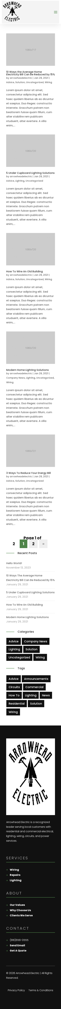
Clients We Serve (21, 915)
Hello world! (14, 563)
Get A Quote (18, 950)
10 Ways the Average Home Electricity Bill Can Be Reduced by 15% (30, 73)
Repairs (15, 875)
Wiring (48, 82)
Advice (10, 82)
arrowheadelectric (21, 78)
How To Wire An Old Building (24, 271)
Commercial (34, 687)
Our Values (17, 905)
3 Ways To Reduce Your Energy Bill (28, 473)
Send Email (17, 945)
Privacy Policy (16, 990)
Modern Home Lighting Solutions (27, 370)
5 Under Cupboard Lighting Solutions (30, 173)
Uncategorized (35, 82)
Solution (20, 82)
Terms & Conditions (40, 990)
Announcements (36, 679)
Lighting (19, 180)
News (46, 695)
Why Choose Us (20, 910)
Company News (15, 377)
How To (14, 695)
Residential (17, 704)
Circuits (14, 687)
